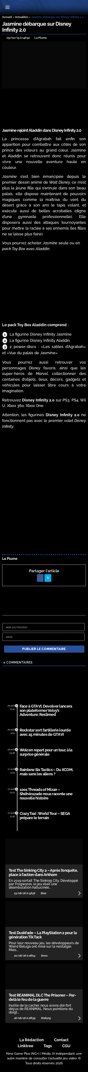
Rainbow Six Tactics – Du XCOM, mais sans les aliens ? (46, 771)
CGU (66, 1046)
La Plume (10, 559)
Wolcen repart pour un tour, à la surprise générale (46, 752)
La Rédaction (31, 1040)
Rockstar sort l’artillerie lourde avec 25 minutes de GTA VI (45, 732)
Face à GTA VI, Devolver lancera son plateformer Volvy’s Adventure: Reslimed (46, 710)
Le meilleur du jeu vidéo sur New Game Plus (44, 7)
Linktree (25, 1046)
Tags (48, 1046)
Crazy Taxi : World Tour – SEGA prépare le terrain (45, 815)
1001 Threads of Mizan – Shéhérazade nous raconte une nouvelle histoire (46, 793)
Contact (61, 1040)
